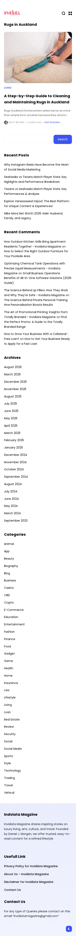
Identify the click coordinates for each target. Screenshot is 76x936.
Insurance (11, 683)
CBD (7, 595)
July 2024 (10, 491)
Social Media (13, 749)
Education (11, 617)
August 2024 (13, 484)
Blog (7, 573)
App (7, 551)
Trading (9, 778)
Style (7, 763)
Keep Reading (52, 122)
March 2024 (12, 513)
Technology (12, 771)
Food (7, 646)
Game (8, 661)
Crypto (9, 602)
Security (10, 734)
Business (10, 580)
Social (8, 741)
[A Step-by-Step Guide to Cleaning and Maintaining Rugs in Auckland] (38, 57)
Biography (11, 566)
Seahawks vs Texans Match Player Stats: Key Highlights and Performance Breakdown (35, 179)
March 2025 (12, 433)
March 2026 (12, 374)
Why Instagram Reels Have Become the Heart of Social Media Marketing (36, 167)
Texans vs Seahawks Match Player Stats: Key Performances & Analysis (35, 191)
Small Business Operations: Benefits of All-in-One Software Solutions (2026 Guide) (37, 278)
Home (8, 676)
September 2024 (16, 477)
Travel (8, 785)
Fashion (9, 632)
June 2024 (11, 499)
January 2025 (13, 447)
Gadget (9, 654)
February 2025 (14, 440)
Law (6, 690)
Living (8, 87)
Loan (7, 712)
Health (8, 668)
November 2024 (15, 462)
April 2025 (10, 426)
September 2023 (16, 521)
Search (63, 139)
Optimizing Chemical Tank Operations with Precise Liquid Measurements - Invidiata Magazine (34, 268)
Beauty (9, 559)
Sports (8, 756)
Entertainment (14, 624)
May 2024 (11, 506)
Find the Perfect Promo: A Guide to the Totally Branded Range (35, 322)
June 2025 (11, 411)
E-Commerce (14, 610)
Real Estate (12, 719)
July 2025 (10, 404)
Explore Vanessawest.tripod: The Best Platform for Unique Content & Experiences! (36, 203)
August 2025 (12, 396)
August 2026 (13, 367)
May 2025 (10, 418)
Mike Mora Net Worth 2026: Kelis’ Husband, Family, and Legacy (33, 215)
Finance (9, 639)
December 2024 (15, 455)
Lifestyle (10, 697)
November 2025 (15, 389)
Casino (9, 588)
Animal (9, 544)
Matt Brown (16, 122)
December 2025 (15, 382)
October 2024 (14, 469)
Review (9, 727)
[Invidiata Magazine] (12, 13)
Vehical (9, 793)
